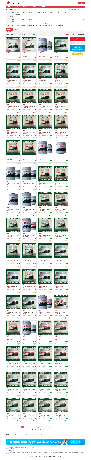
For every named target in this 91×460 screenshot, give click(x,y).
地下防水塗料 (35, 25)
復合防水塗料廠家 (29, 446)
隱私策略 (50, 456)
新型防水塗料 (11, 448)
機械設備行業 (25, 6)
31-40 (41, 429)
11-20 (35, 429)
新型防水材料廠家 (68, 446)
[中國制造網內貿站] (13, 2)
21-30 (38, 429)
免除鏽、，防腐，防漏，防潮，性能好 (61, 313)
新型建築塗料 (17, 25)
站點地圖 (45, 456)
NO (28, 434)
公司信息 (16, 29)
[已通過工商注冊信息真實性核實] (19, 57)
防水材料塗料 (41, 25)
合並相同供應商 (81, 34)
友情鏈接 (59, 456)
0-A (10, 434)
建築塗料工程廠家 (55, 446)
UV (36, 434)
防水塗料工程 (60, 25)
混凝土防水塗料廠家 (75, 446)
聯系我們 (36, 456)
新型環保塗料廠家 (48, 446)
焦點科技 (47, 458)
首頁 (9, 6)
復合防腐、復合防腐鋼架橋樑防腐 (45, 236)
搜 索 (82, 3)
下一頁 (52, 427)
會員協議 (54, 456)
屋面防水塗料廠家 (11, 447)
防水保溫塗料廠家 (22, 446)
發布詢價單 (77, 39)
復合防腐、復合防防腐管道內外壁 (13, 339)
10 (46, 427)
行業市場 (43, 6)
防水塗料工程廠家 (24, 447)
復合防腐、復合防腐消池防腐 (61, 236)
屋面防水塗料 (47, 25)
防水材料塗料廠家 (42, 446)
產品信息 (9, 29)
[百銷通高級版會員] (17, 57)
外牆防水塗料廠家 (62, 446)
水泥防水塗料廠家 (17, 447)
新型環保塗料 (23, 25)
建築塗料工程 (29, 25)
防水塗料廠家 (16, 446)
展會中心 (35, 6)
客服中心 (41, 456)
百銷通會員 (10, 31)
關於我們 (31, 456)
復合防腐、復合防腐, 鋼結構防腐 (29, 158)
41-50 (44, 429)
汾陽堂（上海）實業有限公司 (12, 58)
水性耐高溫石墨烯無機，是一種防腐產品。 (45, 55)
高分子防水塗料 (54, 25)
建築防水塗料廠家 (35, 446)
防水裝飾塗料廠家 (30, 447)
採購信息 (16, 6)
